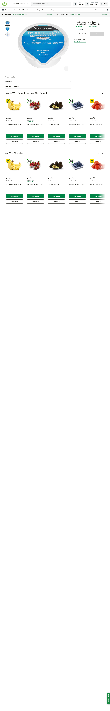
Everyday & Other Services (18, 3)
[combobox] (51, 4)
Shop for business (100, 10)
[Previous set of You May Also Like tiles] (98, 153)
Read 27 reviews (92, 26)
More (60, 10)
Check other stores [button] (80, 42)
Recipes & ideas (41, 10)
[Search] (68, 4)
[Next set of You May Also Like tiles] (102, 153)
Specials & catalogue (25, 10)
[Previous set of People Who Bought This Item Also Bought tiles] (98, 93)
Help (52, 10)
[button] (7, 22)
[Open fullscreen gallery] (66, 68)
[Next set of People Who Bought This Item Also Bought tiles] (102, 93)
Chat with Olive (108, 698)
